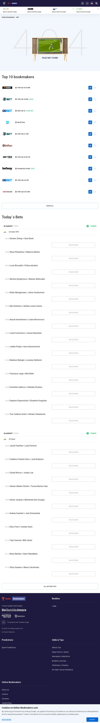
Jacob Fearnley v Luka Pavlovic (23, 446)
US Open (12, 439)
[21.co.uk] (7, 122)
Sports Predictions (9, 647)
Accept (92, 719)
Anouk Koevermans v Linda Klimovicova (27, 319)
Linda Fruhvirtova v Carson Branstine (25, 333)
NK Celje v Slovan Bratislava (62, 670)
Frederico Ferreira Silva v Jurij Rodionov (27, 459)
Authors (5, 694)
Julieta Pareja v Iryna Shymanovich (25, 346)
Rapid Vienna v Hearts (60, 652)
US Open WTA (14, 232)
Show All (50, 206)
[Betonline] (7, 191)
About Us (5, 690)
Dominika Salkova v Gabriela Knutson (26, 387)
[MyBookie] (7, 87)
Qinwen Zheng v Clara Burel (21, 238)
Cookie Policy (7, 703)
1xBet (54, 606)
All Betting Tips (50, 586)
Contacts (5, 699)
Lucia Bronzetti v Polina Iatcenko (24, 265)
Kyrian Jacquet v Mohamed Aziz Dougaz (27, 500)
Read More (73, 245)
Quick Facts (94, 86)
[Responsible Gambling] (17, 614)
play (90, 87)
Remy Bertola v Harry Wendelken (24, 554)
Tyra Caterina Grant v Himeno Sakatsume (27, 414)
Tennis (93, 226)
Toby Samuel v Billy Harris (21, 540)
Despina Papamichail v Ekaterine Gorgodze (28, 400)
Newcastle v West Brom (61, 656)
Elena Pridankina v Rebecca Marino (25, 252)
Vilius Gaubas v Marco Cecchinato (24, 567)
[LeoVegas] (7, 145)
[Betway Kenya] (7, 168)
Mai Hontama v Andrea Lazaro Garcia (26, 306)
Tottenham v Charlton (60, 665)
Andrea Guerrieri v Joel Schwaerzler (25, 513)
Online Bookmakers (8, 17)
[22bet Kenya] (7, 99)
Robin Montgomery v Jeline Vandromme (27, 292)
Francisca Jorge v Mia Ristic (22, 373)
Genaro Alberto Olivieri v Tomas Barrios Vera (29, 486)
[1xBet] (7, 180)
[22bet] (7, 134)
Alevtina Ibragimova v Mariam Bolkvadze (27, 279)
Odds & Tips (56, 647)
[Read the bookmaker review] (14, 10)
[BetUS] (7, 157)
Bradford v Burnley (59, 661)
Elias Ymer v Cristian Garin (21, 527)
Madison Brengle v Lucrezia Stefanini (26, 360)
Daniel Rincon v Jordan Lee (21, 473)
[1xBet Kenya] (7, 111)
